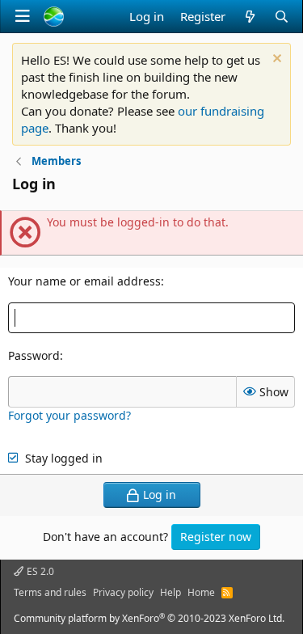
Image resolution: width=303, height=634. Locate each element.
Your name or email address (84, 281)
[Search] (281, 16)
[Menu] (23, 16)
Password (34, 355)
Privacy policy (123, 592)
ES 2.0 (39, 571)
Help (170, 592)
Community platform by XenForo (149, 618)
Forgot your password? (69, 415)
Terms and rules (50, 592)
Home (201, 592)
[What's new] (249, 16)
